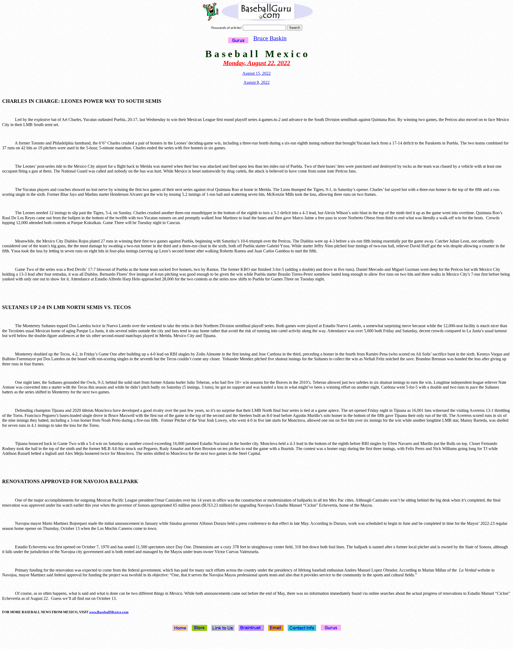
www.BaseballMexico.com (109, 612)
